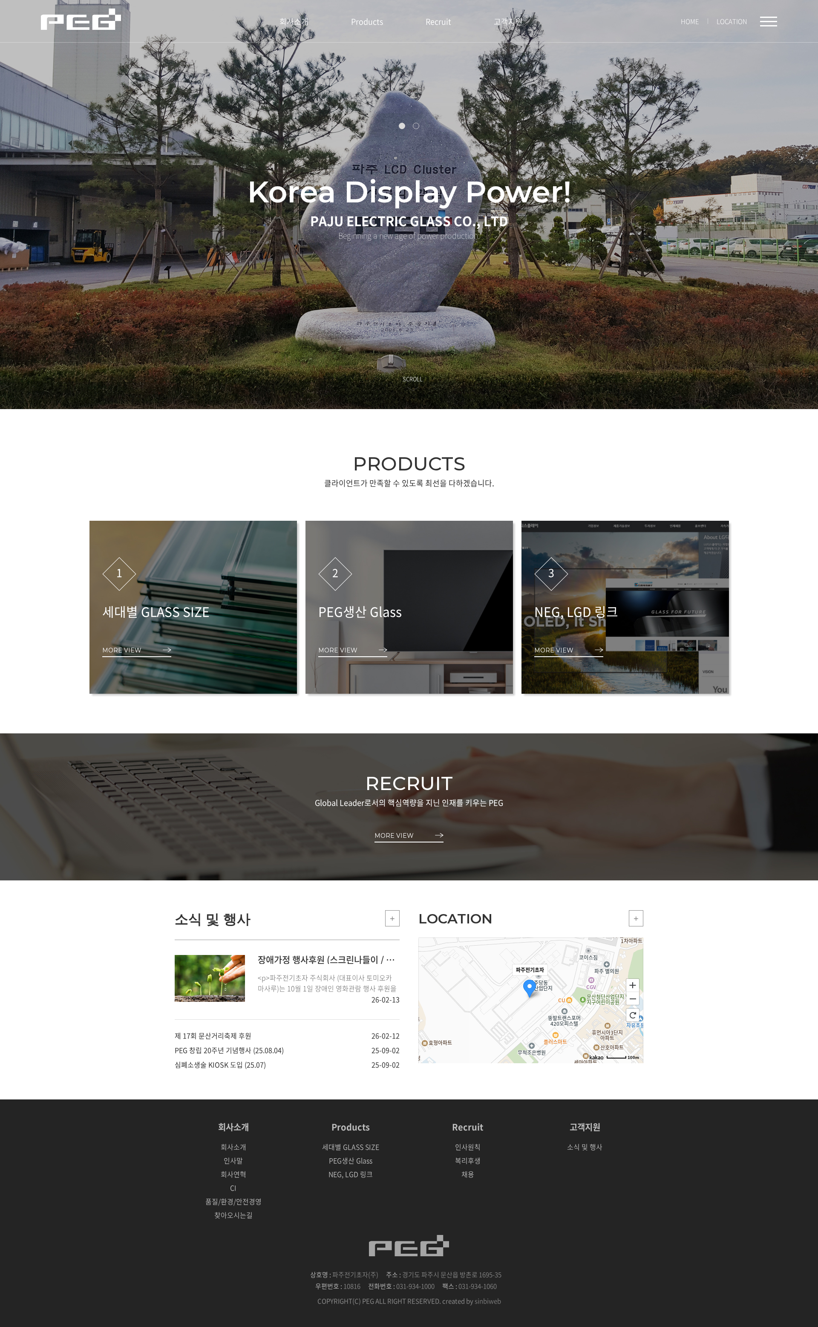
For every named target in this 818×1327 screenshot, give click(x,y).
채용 (467, 1174)
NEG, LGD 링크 (350, 1174)
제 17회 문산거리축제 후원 (213, 1035)
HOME (690, 21)
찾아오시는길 (233, 1215)
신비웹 (81, 19)
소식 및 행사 (584, 1147)
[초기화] (632, 1015)
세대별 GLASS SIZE (350, 1147)
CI (233, 1188)
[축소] (632, 999)
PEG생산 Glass (350, 1160)
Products (367, 21)
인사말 (233, 1160)
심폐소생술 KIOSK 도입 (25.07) (220, 1064)
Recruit (438, 21)
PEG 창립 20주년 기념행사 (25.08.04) (229, 1050)
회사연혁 (233, 1174)
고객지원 (508, 21)
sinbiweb (488, 1301)
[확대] (632, 985)
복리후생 (468, 1160)
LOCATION (732, 21)
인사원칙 (468, 1147)
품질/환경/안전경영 (233, 1201)
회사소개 (293, 21)
